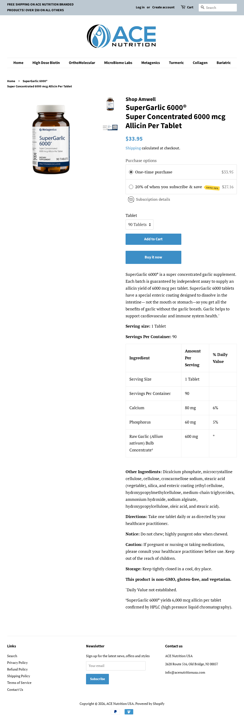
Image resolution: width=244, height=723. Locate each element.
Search (12, 656)
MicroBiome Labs (118, 62)
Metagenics (150, 62)
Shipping (133, 148)
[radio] (131, 172)
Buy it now (153, 257)
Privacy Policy (17, 662)
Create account (163, 7)
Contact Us (15, 689)
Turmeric (176, 62)
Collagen (200, 62)
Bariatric (224, 62)
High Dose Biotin (46, 62)
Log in (140, 7)
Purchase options (141, 160)
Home (18, 62)
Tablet (131, 215)
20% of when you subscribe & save (177, 187)
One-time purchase (153, 172)
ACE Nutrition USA (120, 703)
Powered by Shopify (149, 703)
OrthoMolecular (82, 62)
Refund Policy (17, 669)
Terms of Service (19, 682)
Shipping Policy (18, 676)
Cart (190, 7)
